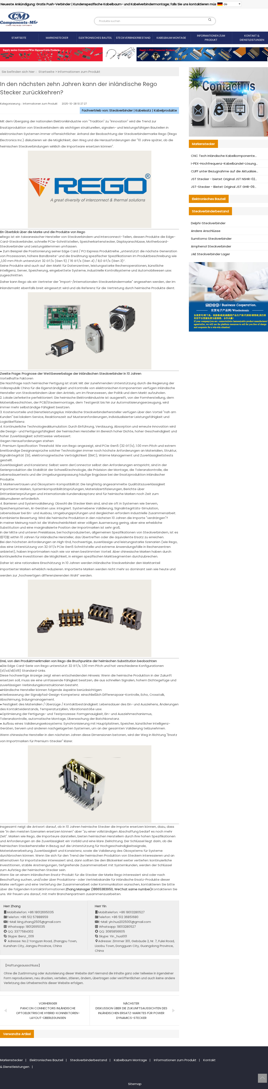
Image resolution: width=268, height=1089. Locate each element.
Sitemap (135, 1084)
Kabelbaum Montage (171, 38)
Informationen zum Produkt (211, 38)
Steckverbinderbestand (133, 38)
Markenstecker (57, 38)
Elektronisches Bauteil (95, 38)
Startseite (19, 38)
